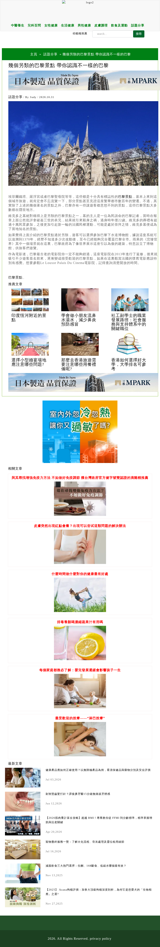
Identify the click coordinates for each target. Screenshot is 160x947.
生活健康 (67, 25)
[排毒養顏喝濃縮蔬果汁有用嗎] (80, 659)
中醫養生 (17, 25)
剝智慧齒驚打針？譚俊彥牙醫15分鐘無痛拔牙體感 (78, 793)
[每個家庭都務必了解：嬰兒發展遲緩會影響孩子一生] (80, 707)
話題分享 (137, 25)
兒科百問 (34, 25)
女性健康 (51, 25)
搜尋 (139, 33)
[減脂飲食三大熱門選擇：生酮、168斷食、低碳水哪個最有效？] (22, 873)
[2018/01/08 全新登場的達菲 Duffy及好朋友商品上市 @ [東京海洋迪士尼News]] (30, 299)
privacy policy (100, 938)
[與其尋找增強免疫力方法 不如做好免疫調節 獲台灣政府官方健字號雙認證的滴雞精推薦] (80, 514)
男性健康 (84, 25)
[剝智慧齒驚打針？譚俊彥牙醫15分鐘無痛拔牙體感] (22, 801)
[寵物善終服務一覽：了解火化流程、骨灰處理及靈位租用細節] (22, 849)
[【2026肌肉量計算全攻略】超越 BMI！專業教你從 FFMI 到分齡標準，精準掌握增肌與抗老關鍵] (22, 825)
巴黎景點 (15, 277)
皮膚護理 (101, 25)
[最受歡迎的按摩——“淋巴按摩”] (80, 755)
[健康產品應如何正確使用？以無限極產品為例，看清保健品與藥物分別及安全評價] (22, 778)
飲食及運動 (119, 25)
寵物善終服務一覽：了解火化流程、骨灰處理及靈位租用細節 (85, 841)
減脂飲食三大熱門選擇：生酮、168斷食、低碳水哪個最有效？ (86, 865)
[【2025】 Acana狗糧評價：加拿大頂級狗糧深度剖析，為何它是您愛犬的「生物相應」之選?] (22, 897)
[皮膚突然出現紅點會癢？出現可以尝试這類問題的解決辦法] (80, 563)
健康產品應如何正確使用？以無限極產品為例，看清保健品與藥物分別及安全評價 (98, 770)
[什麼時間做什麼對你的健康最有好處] (80, 611)
